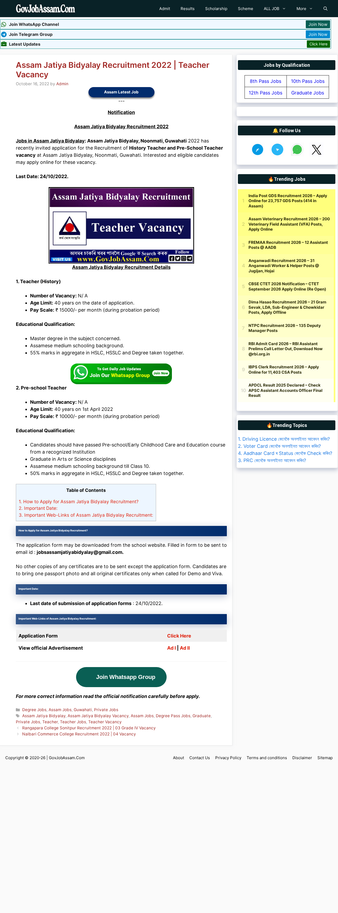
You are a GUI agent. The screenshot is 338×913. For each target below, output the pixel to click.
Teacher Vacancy (105, 721)
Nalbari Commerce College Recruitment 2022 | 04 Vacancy (79, 733)
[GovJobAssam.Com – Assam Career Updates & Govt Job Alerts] (45, 8)
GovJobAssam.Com (67, 757)
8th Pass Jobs (265, 81)
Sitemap (325, 757)
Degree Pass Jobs (173, 715)
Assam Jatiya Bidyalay (43, 715)
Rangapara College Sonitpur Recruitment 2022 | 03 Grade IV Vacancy (89, 727)
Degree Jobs (34, 709)
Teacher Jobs (73, 721)
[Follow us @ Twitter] (316, 155)
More (301, 8)
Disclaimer (302, 757)
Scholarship (216, 8)
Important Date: (38, 508)
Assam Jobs (60, 709)
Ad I (171, 648)
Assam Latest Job (121, 91)
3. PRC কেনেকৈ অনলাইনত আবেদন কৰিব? (272, 460)
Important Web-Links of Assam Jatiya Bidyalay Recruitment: (86, 515)
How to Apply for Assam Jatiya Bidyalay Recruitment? (79, 501)
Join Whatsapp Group (125, 677)
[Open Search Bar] (325, 8)
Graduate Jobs (307, 93)
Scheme (245, 8)
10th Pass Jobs (308, 81)
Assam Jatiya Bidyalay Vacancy (98, 715)
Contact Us (199, 757)
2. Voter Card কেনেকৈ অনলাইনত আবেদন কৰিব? (279, 446)
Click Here (318, 44)
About (178, 757)
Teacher (50, 721)
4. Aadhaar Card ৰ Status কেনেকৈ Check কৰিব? (285, 453)
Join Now (317, 24)
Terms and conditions (267, 757)
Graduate (202, 715)
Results (188, 8)
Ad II (185, 648)
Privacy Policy (228, 757)
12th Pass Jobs (265, 93)
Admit (164, 8)
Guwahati (83, 709)
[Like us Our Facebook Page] (258, 155)
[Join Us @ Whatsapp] (297, 155)
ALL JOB (271, 8)
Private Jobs (106, 709)
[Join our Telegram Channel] (277, 155)
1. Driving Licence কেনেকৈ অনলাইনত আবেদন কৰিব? (284, 439)
